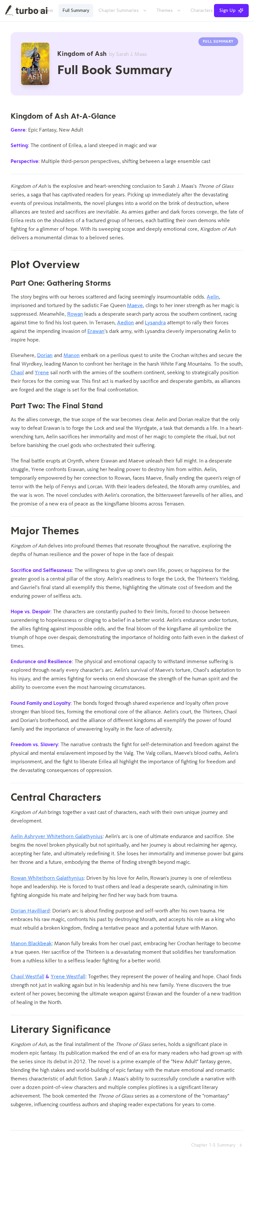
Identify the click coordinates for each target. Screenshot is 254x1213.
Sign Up (227, 10)
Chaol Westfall (27, 977)
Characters (201, 10)
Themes (164, 10)
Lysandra (155, 323)
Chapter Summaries (119, 10)
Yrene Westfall (68, 977)
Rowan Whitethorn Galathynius (47, 878)
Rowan (75, 314)
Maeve (135, 305)
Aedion (125, 323)
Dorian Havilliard (30, 911)
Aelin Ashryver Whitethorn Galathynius (57, 836)
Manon (72, 355)
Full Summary (76, 10)
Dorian (45, 355)
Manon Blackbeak (31, 944)
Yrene (42, 373)
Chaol (17, 373)
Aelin (213, 297)
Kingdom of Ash (102, 54)
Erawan (96, 331)
